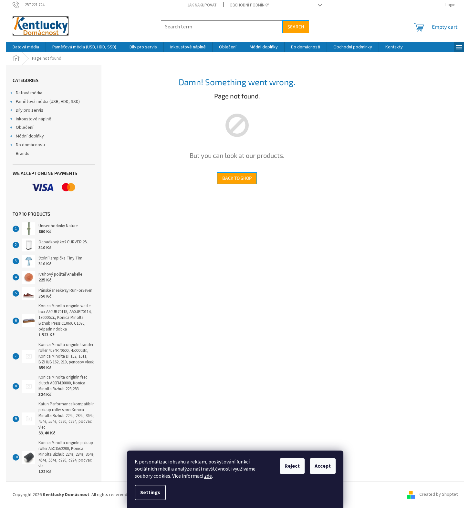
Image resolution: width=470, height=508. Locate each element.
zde (208, 476)
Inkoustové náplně (33, 119)
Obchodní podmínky (249, 5)
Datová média (29, 93)
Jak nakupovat (202, 5)
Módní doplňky (30, 136)
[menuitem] (26, 47)
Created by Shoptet (438, 495)
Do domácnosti (30, 145)
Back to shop (237, 178)
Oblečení (24, 127)
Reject (292, 466)
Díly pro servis (29, 110)
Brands (22, 153)
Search (295, 26)
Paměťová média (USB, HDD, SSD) (48, 101)
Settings (150, 492)
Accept (323, 466)
